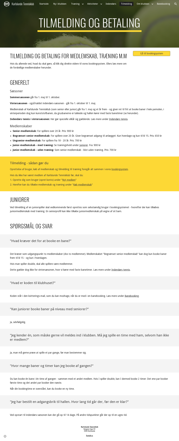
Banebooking (132, 296)
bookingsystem (120, 169)
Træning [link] (75, 4)
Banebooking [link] (163, 4)
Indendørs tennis (118, 119)
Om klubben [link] (143, 4)
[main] (89, 24)
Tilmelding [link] (126, 4)
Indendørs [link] (111, 4)
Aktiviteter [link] (92, 4)
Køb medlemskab (82, 184)
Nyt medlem (69, 180)
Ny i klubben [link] (59, 4)
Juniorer (83, 145)
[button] (175, 4)
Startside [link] (44, 4)
